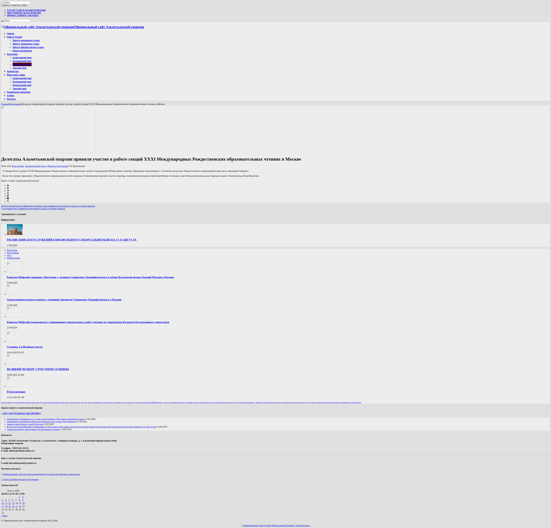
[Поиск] (2, 3)
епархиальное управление (112, 402)
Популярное (13, 253)
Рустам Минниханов (268, 402)
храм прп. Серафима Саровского (174, 402)
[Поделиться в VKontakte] (8, 185)
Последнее (12, 250)
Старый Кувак (356, 402)
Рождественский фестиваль (245, 402)
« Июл (4, 516)
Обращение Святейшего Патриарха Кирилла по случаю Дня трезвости (41, 421)
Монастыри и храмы (16, 74)
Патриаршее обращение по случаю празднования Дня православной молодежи (46, 419)
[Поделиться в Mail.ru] (8, 196)
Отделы (10, 95)
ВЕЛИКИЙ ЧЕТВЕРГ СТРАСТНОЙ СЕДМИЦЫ (38, 369)
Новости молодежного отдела (26, 40)
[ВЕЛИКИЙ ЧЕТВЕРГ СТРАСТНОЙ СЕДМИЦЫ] (15, 364)
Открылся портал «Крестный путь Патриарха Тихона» (34, 429)
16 (23, 503)
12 (9, 503)
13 (13, 503)
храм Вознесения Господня (291, 402)
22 (20, 506)
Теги (9, 255)
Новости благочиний (57, 166)
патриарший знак (345, 402)
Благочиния (12, 54)
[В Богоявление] (15, 386)
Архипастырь (13, 71)
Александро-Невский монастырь (327, 402)
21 (16, 506)
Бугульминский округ (22, 61)
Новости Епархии (14, 37)
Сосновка (312, 402)
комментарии (13, 258)
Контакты (11, 99)
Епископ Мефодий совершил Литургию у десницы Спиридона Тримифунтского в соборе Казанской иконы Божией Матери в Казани (90, 277)
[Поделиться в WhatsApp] (8, 193)
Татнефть (189, 402)
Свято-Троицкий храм (95, 402)
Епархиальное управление (18, 92)
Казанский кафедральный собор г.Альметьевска (63, 402)
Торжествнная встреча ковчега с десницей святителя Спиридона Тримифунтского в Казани (64, 299)
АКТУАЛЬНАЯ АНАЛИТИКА (24, 413)
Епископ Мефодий (7, 402)
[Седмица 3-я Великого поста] (15, 341)
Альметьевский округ (22, 57)
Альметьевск (35, 402)
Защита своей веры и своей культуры (25, 424)
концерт (138, 402)
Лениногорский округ (22, 64)
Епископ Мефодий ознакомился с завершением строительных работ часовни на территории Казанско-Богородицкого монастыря (88, 322)
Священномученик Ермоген (225, 402)
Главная (10, 33)
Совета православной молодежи (204, 402)
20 (13, 506)
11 (6, 503)
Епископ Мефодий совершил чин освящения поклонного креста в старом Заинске (48, 206)
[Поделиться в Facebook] (8, 198)
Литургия (83, 402)
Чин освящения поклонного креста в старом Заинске (33, 208)
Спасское (279, 402)
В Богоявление (16, 391)
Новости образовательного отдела (28, 47)
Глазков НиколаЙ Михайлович (152, 402)
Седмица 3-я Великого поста (25, 346)
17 (3, 506)
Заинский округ (20, 68)
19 (9, 506)
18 (6, 506)
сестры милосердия (128, 402)
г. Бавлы (257, 402)
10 (3, 503)
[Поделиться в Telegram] (8, 191)
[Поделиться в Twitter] (8, 201)
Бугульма (43, 402)
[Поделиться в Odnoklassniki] (8, 188)
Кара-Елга (305, 402)
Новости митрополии (22, 50)
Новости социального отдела (26, 43)
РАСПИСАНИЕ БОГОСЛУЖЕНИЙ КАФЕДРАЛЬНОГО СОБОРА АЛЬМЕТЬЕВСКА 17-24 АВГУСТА (71, 239)
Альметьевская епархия (22, 402)
